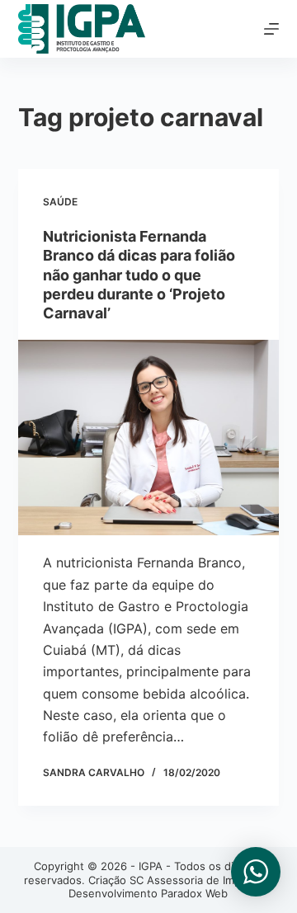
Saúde (60, 201)
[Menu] (271, 28)
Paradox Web (194, 893)
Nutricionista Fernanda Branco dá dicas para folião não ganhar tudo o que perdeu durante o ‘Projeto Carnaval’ (139, 275)
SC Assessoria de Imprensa (200, 880)
